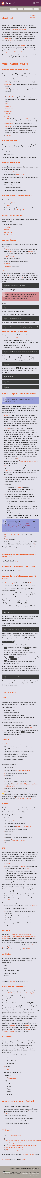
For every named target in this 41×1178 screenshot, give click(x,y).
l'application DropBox (18, 840)
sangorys (31, 1154)
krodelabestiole (35, 1170)
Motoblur (23, 52)
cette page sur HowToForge (28, 461)
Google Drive (9, 108)
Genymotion (8, 470)
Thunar (27, 1025)
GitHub (12, 256)
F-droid (11, 40)
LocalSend (10, 97)
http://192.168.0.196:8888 (24, 798)
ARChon (6, 466)
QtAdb (7, 119)
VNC (22, 277)
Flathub (23, 1159)
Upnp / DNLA (20, 174)
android (36, 9)
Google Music (13, 172)
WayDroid (7, 428)
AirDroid (7, 114)
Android (17, 210)
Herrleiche (25, 1154)
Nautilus (8, 900)
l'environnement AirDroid (11, 744)
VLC (8, 1069)
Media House (12, 1078)
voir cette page (26, 210)
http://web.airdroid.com (23, 770)
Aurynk (7, 249)
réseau (15, 94)
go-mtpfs (11, 947)
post (28, 868)
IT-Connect (8, 537)
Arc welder (13, 466)
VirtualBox (20, 487)
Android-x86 (8, 535)
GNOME (30, 251)
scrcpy (11, 251)
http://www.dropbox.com (23, 826)
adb (30, 583)
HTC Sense (16, 52)
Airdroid (6, 229)
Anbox (6, 415)
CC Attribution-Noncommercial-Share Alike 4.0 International (30, 1174)
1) (13, 96)
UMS (6, 82)
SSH (8, 275)
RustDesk (7, 263)
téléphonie (13, 9)
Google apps (7, 52)
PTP (28, 949)
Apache (22, 45)
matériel (20, 9)
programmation (28, 9)
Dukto (8, 116)
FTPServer (23, 866)
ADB (6, 89)
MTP (24, 949)
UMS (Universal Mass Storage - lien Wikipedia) (21, 993)
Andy (6, 539)
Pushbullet (8, 111)
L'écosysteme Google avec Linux (15, 1150)
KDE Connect (9, 123)
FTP (6, 103)
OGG (30, 1111)
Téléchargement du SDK (15, 1143)
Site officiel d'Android (14, 1135)
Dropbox (8, 106)
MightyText (8, 235)
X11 (28, 342)
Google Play (7, 38)
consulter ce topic (9, 1031)
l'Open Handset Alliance (19, 29)
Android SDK (18, 571)
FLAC (6, 1113)
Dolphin (28, 1029)
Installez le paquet (9, 583)
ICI (34, 544)
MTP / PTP (8, 84)
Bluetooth (9, 135)
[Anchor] (4, 18)
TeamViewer (7, 266)
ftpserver (8, 863)
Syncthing (8, 126)
